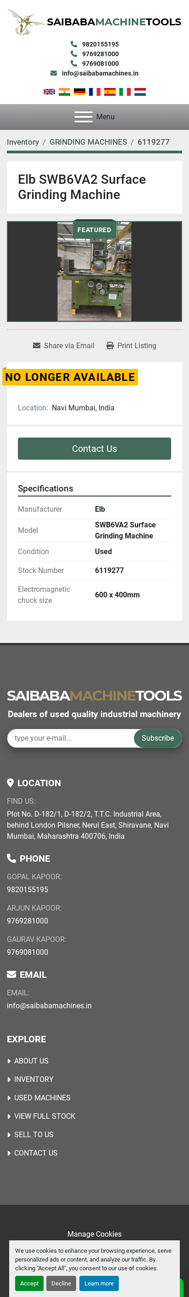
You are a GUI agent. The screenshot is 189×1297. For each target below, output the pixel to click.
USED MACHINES (42, 1097)
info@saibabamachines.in (100, 73)
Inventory (34, 1079)
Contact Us (94, 448)
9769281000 (100, 54)
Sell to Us (34, 1134)
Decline (61, 1283)
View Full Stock (44, 1116)
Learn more (99, 1283)
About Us (31, 1061)
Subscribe (158, 738)
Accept (29, 1283)
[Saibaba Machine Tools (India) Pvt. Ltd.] (94, 694)
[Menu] (83, 117)
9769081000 (100, 63)
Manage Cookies (94, 1234)
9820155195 (100, 44)
